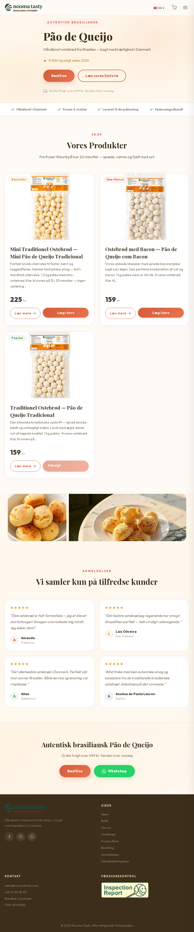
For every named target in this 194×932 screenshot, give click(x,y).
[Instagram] (20, 836)
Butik (104, 821)
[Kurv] (174, 8)
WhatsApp (117, 771)
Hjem (105, 814)
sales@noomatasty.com (21, 885)
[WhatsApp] (31, 836)
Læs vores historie (102, 75)
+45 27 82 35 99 (16, 892)
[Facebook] (9, 836)
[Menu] (185, 8)
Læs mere (25, 313)
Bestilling (107, 848)
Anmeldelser (110, 854)
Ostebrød (108, 834)
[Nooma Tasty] (24, 8)
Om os (105, 827)
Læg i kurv (65, 313)
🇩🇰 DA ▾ (158, 8)
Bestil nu (58, 75)
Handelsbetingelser (115, 861)
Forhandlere (110, 841)
